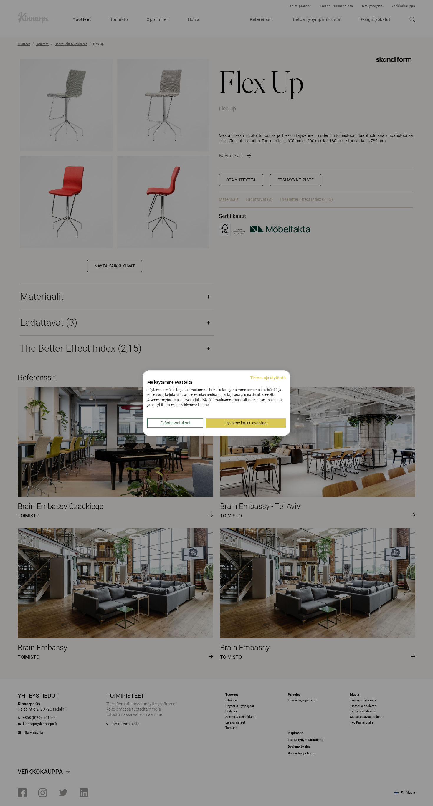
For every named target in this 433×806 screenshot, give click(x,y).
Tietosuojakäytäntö (268, 377)
